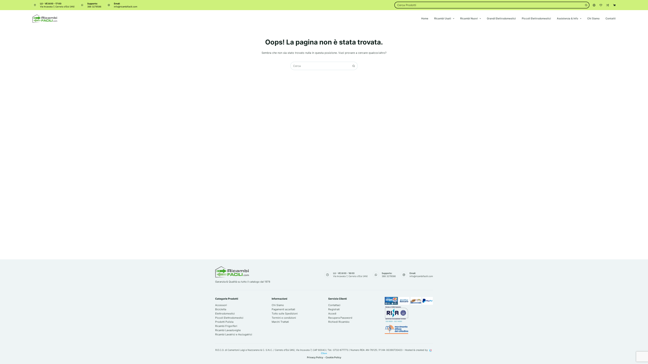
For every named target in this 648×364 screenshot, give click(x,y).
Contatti (610, 18)
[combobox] (489, 5)
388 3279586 (94, 6)
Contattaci (334, 305)
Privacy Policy (315, 357)
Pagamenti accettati (283, 309)
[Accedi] (594, 5)
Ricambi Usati (442, 18)
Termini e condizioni (284, 317)
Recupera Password (340, 317)
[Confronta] (607, 5)
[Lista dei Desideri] (601, 5)
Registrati (334, 309)
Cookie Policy (333, 357)
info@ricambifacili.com (125, 6)
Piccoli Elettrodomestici (536, 18)
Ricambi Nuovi (469, 18)
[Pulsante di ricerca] (586, 5)
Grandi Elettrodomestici (501, 18)
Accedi (332, 313)
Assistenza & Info (567, 18)
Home (424, 18)
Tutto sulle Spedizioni (285, 313)
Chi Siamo (593, 18)
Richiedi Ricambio (338, 321)
